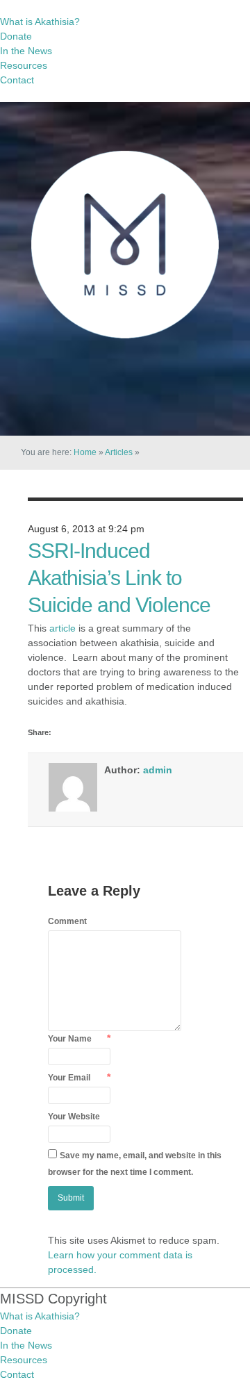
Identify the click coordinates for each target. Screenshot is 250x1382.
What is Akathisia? (40, 21)
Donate (16, 36)
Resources (23, 65)
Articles (119, 452)
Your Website (74, 1116)
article (62, 628)
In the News (26, 50)
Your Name (70, 1039)
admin (157, 769)
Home (85, 452)
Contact (17, 79)
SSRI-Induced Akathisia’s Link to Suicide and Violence (119, 577)
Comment (67, 921)
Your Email (69, 1078)
